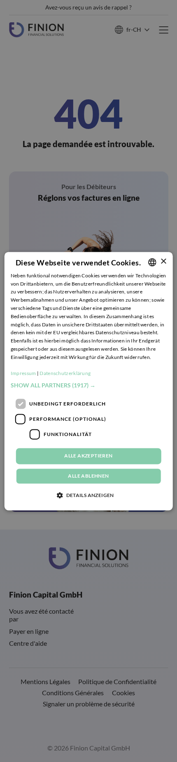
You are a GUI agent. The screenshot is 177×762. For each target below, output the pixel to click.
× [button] (163, 261)
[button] (89, 385)
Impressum (23, 373)
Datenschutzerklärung (65, 373)
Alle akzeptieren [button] (88, 456)
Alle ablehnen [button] (88, 476)
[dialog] (89, 381)
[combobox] (152, 262)
